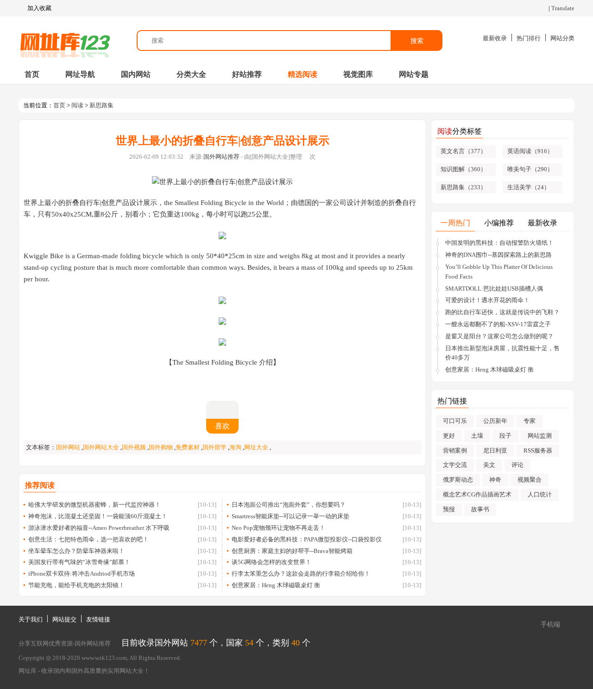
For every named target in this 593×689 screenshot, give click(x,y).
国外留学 (214, 447)
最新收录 (495, 38)
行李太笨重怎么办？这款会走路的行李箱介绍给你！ (301, 573)
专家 (530, 420)
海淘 (235, 447)
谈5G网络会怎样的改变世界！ (271, 562)
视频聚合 (529, 479)
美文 (489, 464)
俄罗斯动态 (458, 479)
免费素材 (188, 447)
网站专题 (414, 74)
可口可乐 (455, 420)
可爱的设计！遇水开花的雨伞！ (487, 300)
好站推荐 (247, 74)
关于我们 (31, 619)
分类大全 (191, 74)
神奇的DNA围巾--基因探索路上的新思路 (498, 254)
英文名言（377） (463, 151)
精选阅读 (302, 74)
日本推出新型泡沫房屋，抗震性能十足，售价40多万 (502, 353)
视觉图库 (358, 74)
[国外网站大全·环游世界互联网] (65, 40)
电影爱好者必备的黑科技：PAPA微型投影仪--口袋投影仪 (307, 539)
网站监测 (540, 435)
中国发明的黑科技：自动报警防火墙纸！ (499, 242)
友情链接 (98, 619)
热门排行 (529, 38)
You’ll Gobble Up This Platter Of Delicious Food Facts (499, 271)
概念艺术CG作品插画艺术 (477, 494)
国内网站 (136, 74)
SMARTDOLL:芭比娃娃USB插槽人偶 (494, 288)
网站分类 (562, 38)
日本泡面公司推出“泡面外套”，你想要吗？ (289, 504)
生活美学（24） (528, 187)
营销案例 (455, 450)
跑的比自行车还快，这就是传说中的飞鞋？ (502, 312)
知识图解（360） (463, 169)
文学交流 (455, 464)
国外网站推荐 (221, 156)
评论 (517, 464)
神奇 (495, 479)
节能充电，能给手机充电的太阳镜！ (76, 585)
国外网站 (68, 447)
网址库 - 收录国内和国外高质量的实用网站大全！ (84, 670)
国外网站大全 (101, 447)
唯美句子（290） (530, 169)
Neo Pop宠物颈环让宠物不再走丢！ (278, 527)
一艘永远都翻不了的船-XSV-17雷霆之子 (498, 324)
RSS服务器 (538, 450)
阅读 (77, 105)
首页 (32, 74)
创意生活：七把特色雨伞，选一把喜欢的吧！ (88, 539)
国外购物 (161, 447)
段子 (505, 435)
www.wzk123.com (104, 657)
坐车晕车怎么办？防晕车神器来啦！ (76, 550)
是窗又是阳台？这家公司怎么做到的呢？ (499, 336)
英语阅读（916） (530, 151)
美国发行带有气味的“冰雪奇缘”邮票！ (79, 562)
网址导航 (80, 74)
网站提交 (64, 619)
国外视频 (134, 447)
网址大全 (256, 447)
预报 (449, 509)
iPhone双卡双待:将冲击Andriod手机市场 (81, 573)
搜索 (416, 40)
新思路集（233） (463, 187)
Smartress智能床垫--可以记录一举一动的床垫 (290, 516)
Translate (562, 8)
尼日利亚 (495, 450)
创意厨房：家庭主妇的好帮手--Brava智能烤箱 (292, 550)
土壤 (477, 435)
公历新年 (495, 420)
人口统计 (540, 494)
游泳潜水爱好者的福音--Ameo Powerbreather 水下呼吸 (99, 527)
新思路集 (101, 105)
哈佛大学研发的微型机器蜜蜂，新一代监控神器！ (94, 504)
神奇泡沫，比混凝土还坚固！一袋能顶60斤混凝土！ (97, 516)
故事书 (480, 509)
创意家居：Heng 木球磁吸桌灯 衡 (276, 585)
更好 (449, 435)
